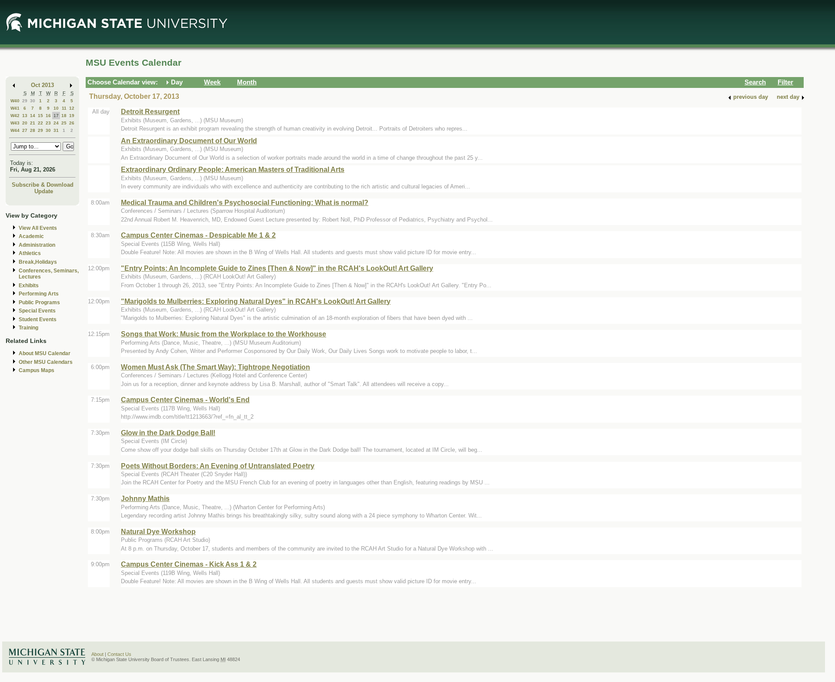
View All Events (38, 228)
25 (64, 123)
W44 (15, 130)
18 (64, 115)
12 (71, 108)
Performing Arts (39, 294)
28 (32, 130)
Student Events (38, 319)
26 (71, 123)
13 (24, 115)
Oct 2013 (42, 85)
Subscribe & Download (42, 184)
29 (24, 100)
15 (40, 115)
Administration (37, 245)
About (97, 654)
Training (28, 328)
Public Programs (39, 302)
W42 (15, 115)
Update (43, 191)
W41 (15, 108)
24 (56, 123)
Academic (31, 236)
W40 (15, 100)
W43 (15, 123)
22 (40, 123)
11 (64, 108)
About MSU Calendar (44, 353)
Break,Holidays (38, 262)
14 (32, 115)
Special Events (37, 311)
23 (48, 123)
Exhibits (29, 285)
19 (71, 115)
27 (24, 130)
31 (56, 130)
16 (48, 115)
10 (56, 108)
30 (32, 100)
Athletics (30, 253)
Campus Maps (36, 370)
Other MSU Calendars (46, 362)
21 (32, 123)
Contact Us (119, 654)
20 (24, 123)
